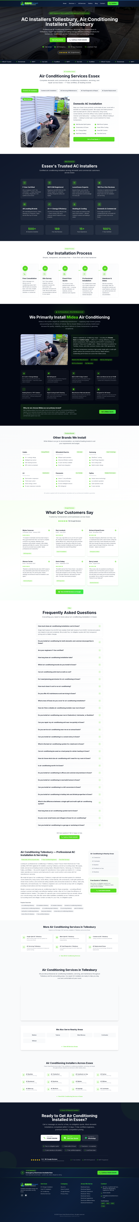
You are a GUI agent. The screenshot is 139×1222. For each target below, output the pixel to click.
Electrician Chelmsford (87, 1191)
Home (64, 3)
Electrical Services (45, 1193)
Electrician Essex (85, 1187)
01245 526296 (106, 1192)
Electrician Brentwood (86, 1202)
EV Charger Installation (47, 1187)
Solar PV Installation (46, 1189)
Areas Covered (65, 1189)
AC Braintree (95, 872)
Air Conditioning (45, 1191)
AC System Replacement (109, 90)
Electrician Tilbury (85, 1193)
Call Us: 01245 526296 (70, 837)
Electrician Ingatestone (87, 1198)
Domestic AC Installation (30, 90)
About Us (63, 1187)
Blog (96, 3)
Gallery (90, 3)
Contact (102, 3)
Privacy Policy (64, 1193)
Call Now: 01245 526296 (79, 40)
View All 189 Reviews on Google (71, 592)
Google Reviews (65, 1191)
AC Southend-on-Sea (98, 868)
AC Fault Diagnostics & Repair (89, 90)
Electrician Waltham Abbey (88, 1200)
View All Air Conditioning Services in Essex (70, 1096)
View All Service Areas (70, 1046)
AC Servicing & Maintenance (69, 90)
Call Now (113, 3)
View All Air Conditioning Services (70, 955)
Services (71, 3)
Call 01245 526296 (104, 890)
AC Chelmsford (96, 857)
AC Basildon (95, 864)
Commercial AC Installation (48, 90)
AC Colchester (96, 861)
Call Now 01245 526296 (108, 1172)
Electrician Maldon (85, 1189)
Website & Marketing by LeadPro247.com (69, 1216)
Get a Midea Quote (107, 412)
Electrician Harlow (85, 1196)
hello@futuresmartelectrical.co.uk (110, 1196)
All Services (82, 3)
